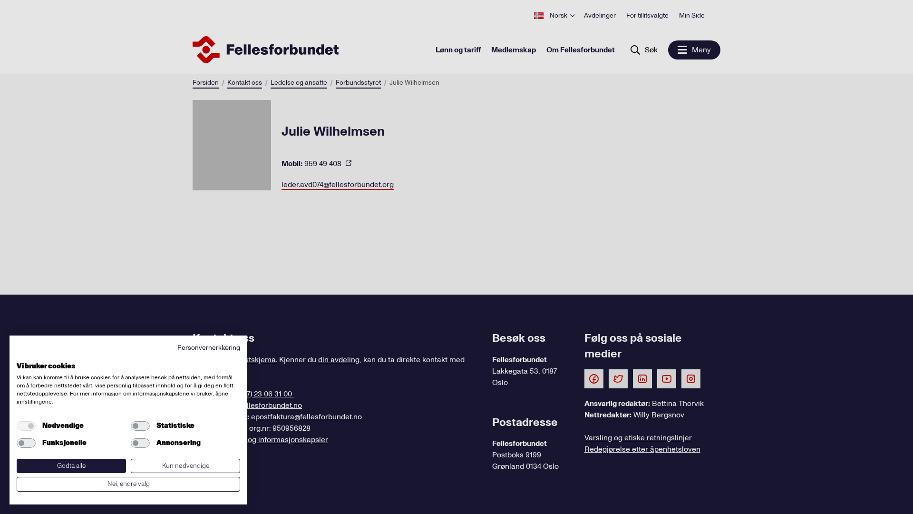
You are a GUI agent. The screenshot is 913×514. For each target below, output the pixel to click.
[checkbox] (26, 426)
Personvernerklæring (208, 347)
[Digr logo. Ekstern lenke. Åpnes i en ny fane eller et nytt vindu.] (23, 355)
